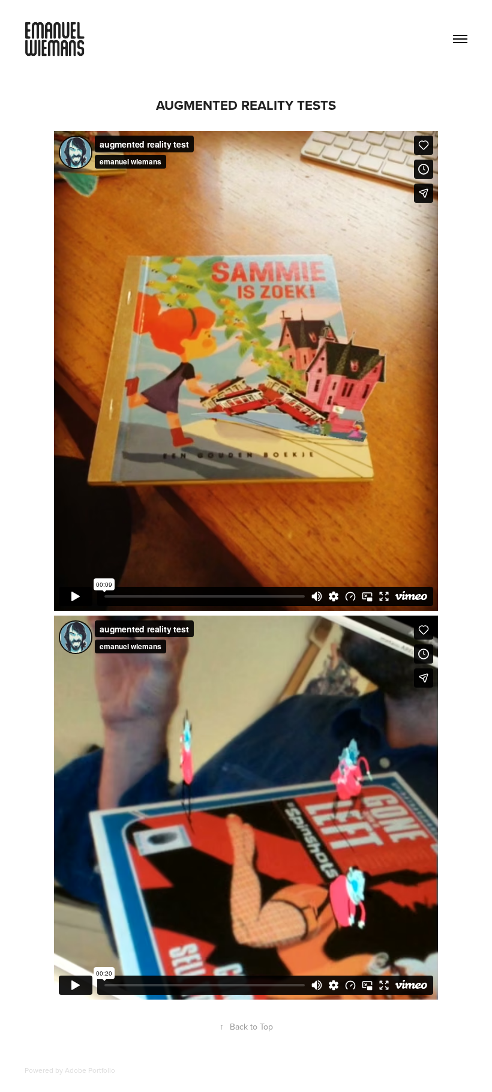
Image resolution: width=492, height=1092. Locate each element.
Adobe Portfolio (90, 1070)
